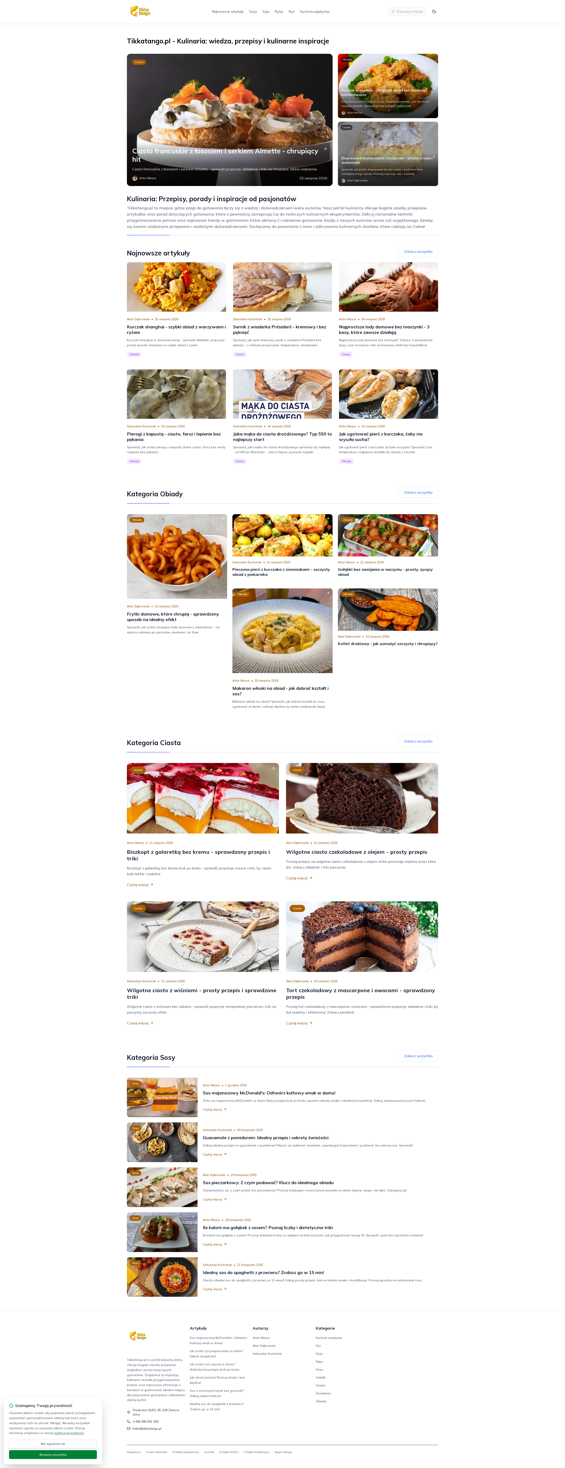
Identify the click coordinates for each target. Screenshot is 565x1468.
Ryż (291, 11)
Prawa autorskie (156, 1452)
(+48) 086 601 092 (146, 1421)
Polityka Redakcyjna (256, 1452)
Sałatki (321, 1377)
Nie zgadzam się (53, 1444)
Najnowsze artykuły (228, 11)
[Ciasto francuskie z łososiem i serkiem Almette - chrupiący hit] (230, 120)
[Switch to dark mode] (434, 11)
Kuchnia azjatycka (314, 11)
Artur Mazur (347, 319)
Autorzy (260, 1328)
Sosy (253, 11)
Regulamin (134, 1452)
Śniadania (323, 1393)
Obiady (347, 59)
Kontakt (209, 1452)
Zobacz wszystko (418, 251)
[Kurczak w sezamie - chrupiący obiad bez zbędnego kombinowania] (388, 86)
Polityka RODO (228, 1452)
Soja (265, 11)
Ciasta (139, 62)
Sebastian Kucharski (247, 319)
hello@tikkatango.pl (147, 1429)
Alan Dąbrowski (138, 319)
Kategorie (325, 1328)
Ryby (279, 11)
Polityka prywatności (186, 1452)
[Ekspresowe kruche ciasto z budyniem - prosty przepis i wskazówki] (388, 154)
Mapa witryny (283, 1452)
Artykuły (198, 1328)
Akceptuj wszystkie (53, 1455)
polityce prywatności (69, 1433)
